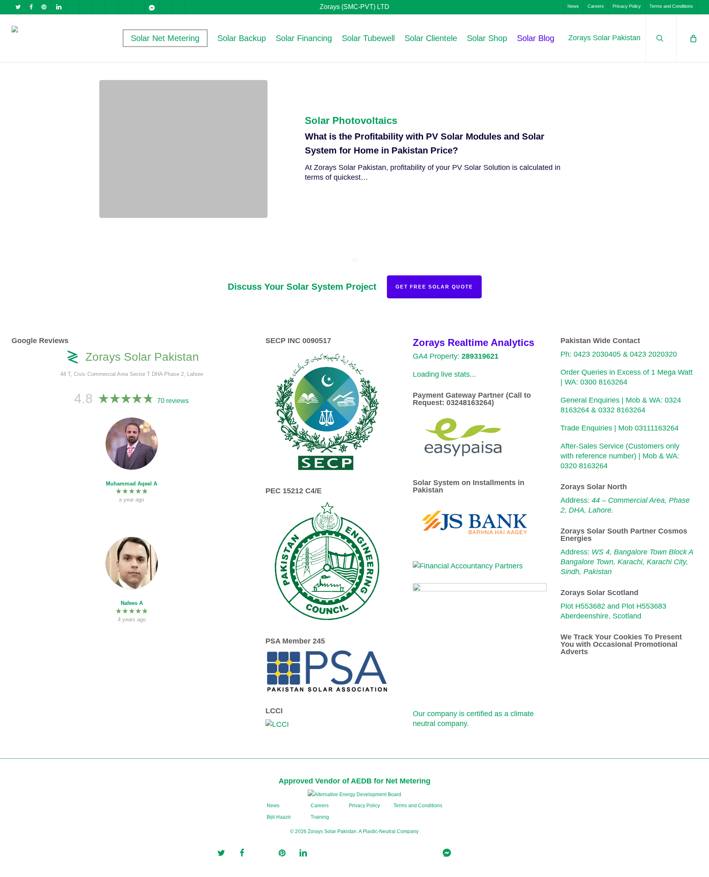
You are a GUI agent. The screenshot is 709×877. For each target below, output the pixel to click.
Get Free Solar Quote (434, 287)
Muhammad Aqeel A (131, 484)
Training (320, 817)
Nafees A (132, 603)
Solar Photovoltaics (351, 121)
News (273, 805)
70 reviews (173, 400)
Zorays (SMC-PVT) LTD (354, 6)
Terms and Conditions (417, 805)
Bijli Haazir (279, 817)
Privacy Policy (364, 805)
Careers (320, 805)
